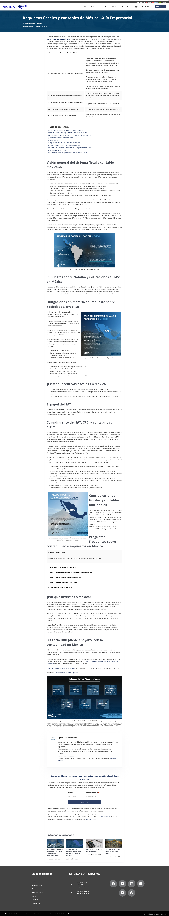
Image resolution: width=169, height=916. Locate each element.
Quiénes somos (96, 7)
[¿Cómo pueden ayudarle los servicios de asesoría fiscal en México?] (74, 843)
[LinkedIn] (131, 883)
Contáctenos (161, 7)
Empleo (34, 896)
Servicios (84, 7)
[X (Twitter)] (122, 883)
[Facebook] (113, 883)
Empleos (122, 7)
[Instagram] (141, 883)
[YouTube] (122, 893)
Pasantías (35, 899)
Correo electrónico (92, 793)
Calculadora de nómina (144, 7)
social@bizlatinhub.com (104, 816)
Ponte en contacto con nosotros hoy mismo (61, 668)
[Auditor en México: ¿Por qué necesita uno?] (94, 843)
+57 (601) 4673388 (83, 891)
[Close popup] (168, 0)
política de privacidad (91, 819)
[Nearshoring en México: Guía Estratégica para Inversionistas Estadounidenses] (55, 843)
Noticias (107, 7)
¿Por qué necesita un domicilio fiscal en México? (112, 851)
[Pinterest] (131, 893)
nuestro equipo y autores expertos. (66, 673)
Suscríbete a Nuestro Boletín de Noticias (33, 914)
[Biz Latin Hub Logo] (15, 7)
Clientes (114, 7)
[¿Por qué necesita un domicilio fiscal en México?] (113, 843)
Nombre (71, 793)
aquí (72, 756)
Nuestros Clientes (37, 892)
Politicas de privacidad (10, 914)
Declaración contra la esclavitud (59, 914)
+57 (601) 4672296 (83, 893)
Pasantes (130, 7)
